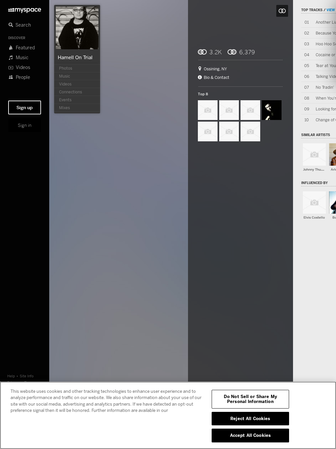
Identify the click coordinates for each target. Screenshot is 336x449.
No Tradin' (325, 87)
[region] (168, 415)
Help (11, 375)
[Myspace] (24, 9)
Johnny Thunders (316, 169)
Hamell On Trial (75, 57)
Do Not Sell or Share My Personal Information (250, 399)
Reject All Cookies (250, 418)
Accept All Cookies (250, 435)
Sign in (25, 125)
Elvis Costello (314, 217)
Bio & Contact (216, 77)
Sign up (24, 107)
